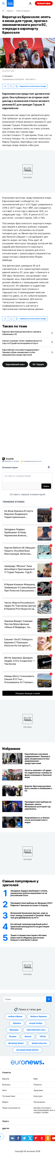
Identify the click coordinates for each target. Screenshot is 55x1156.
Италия (12, 1036)
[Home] (3, 11)
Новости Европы (23, 11)
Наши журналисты (11, 1108)
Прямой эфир (43, 3)
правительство (39, 1043)
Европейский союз (15, 364)
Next (4, 1090)
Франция (14, 1030)
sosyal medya (35, 1023)
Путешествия (8, 1096)
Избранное (11, 749)
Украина (17, 1023)
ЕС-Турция (38, 364)
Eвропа (10, 11)
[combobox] (27, 999)
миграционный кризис (27, 1050)
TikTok (42, 1036)
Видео (5, 1102)
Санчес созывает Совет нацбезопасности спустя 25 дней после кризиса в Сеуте (22, 342)
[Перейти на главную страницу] (10, 3)
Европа (5, 1079)
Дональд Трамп (16, 1043)
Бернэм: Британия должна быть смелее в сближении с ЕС (21, 332)
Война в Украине (38, 1016)
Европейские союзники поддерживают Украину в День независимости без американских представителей (20, 352)
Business (6, 1084)
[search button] (49, 999)
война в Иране (15, 1016)
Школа (28, 1036)
